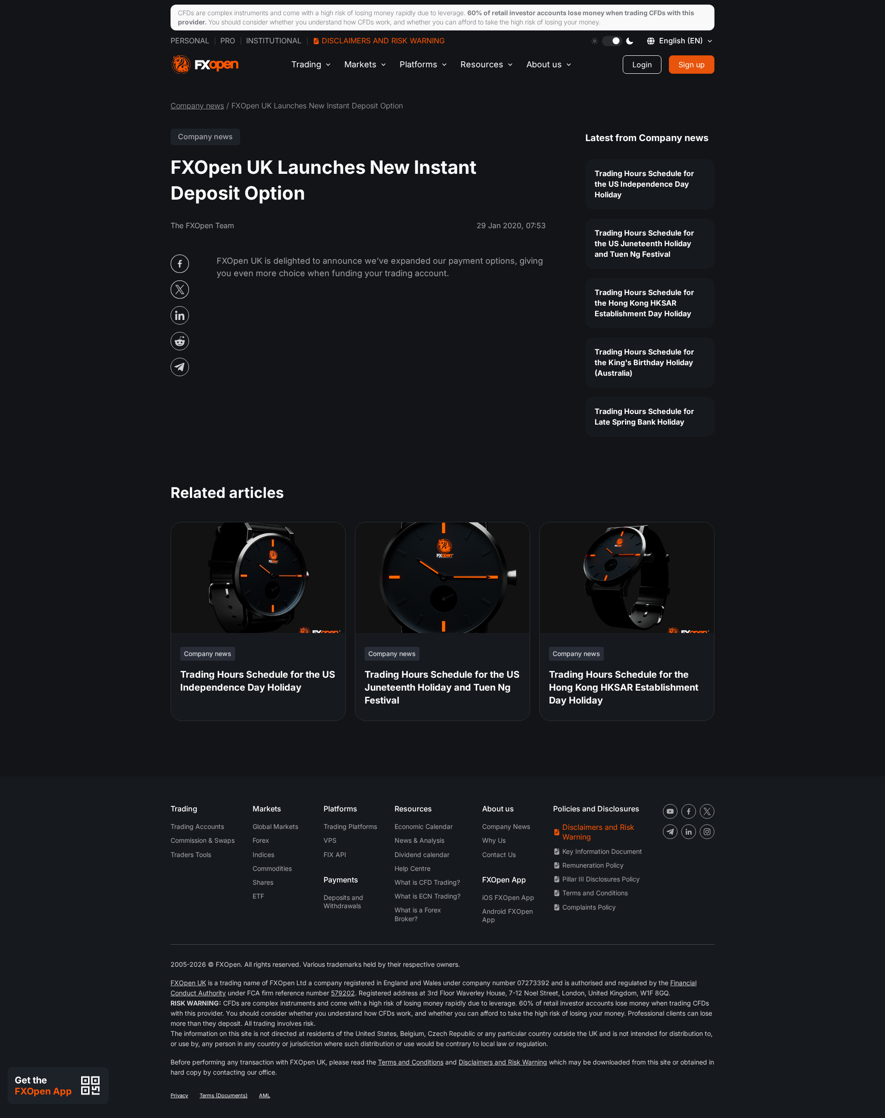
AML (264, 1095)
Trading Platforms (350, 826)
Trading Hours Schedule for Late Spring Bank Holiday (644, 416)
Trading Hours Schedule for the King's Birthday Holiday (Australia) (644, 362)
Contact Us (499, 854)
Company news (197, 105)
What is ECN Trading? (427, 896)
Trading (306, 64)
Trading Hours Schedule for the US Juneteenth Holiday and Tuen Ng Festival (644, 243)
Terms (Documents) (224, 1095)
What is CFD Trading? (427, 882)
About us (544, 64)
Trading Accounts (197, 826)
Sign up (691, 64)
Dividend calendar (422, 854)
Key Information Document (602, 851)
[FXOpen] (205, 64)
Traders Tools (191, 854)
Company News (506, 826)
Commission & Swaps (203, 840)
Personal (190, 40)
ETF (258, 896)
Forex (261, 840)
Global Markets (275, 826)
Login (642, 64)
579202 (343, 993)
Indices (263, 854)
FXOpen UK (188, 983)
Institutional (273, 40)
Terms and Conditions (595, 893)
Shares (263, 882)
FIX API (335, 854)
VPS (330, 840)
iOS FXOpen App (508, 897)
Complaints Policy (589, 907)
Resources (481, 64)
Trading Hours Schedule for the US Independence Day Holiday (644, 184)
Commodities (272, 868)
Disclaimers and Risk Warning (383, 40)
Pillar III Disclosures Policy (601, 879)
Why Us (494, 840)
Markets (360, 64)
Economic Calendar (424, 826)
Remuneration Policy (593, 865)
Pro (227, 40)
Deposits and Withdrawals (343, 901)
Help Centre (413, 868)
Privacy (179, 1095)
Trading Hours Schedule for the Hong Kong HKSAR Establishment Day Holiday (644, 303)
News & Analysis (419, 840)
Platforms (418, 64)
